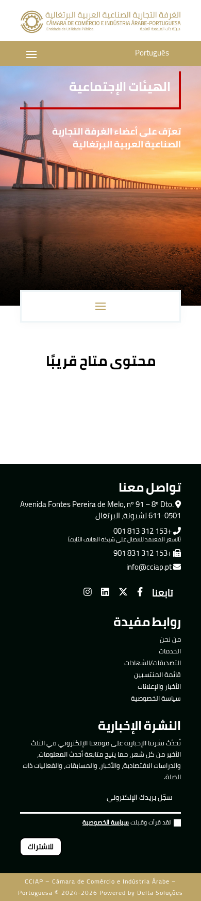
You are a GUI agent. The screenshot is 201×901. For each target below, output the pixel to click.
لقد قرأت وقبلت (126, 823)
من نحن (170, 639)
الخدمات (170, 651)
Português (152, 52)
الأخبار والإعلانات (159, 686)
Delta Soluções (160, 892)
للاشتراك (41, 846)
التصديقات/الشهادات (152, 662)
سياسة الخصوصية (156, 698)
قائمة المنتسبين (157, 674)
